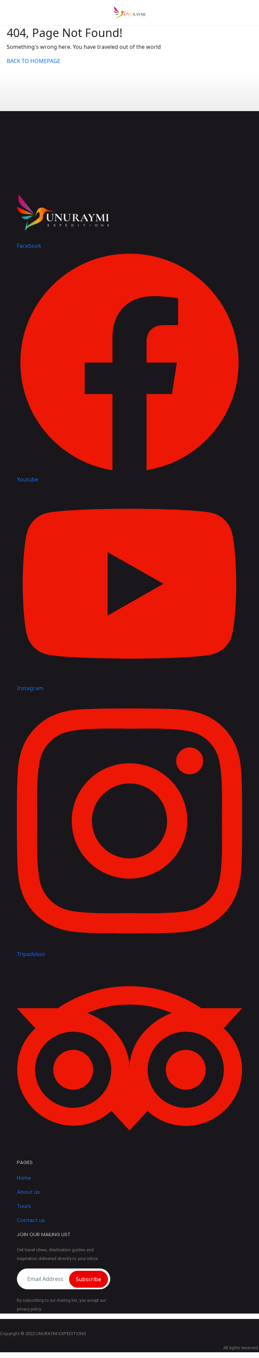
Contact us (31, 1220)
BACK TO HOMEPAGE (33, 61)
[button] (242, 13)
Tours (24, 1206)
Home (24, 1177)
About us (28, 1191)
